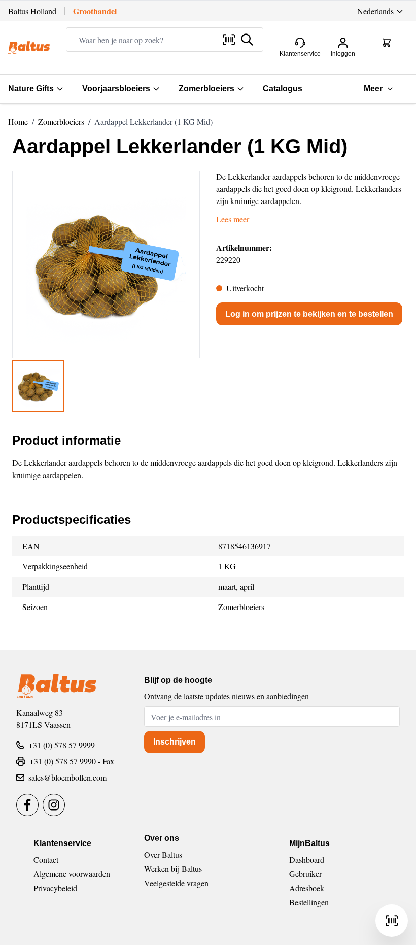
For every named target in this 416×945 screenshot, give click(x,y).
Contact (45, 859)
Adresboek (306, 888)
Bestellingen (309, 902)
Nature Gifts (31, 88)
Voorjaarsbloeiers (116, 88)
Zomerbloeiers (206, 88)
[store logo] (29, 47)
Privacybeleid (55, 888)
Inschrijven (174, 741)
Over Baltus (163, 854)
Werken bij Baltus (173, 868)
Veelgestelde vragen (176, 883)
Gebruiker (305, 873)
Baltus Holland (32, 11)
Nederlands (375, 11)
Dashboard (306, 859)
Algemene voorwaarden (71, 873)
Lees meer (232, 219)
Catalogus (282, 88)
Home (18, 121)
